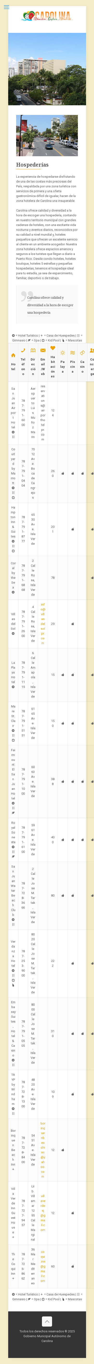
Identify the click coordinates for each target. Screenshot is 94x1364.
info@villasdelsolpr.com (42, 624)
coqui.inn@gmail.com (42, 1266)
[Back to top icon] (47, 1321)
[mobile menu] (6, 7)
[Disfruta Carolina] (47, 15)
